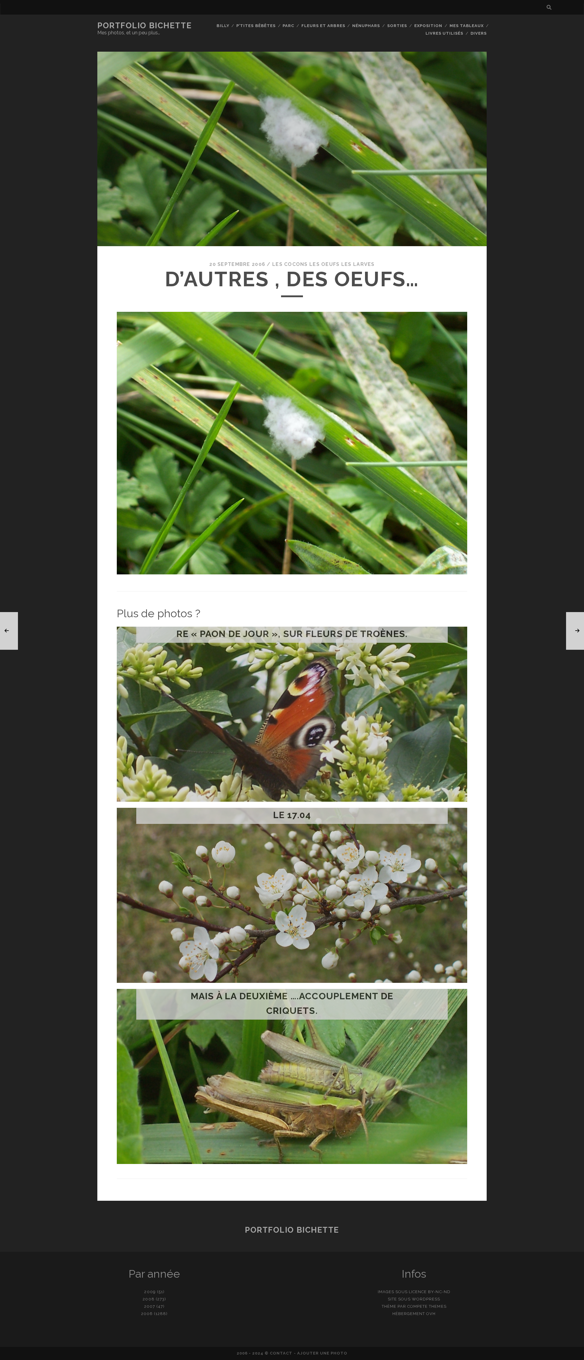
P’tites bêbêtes (256, 25)
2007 (149, 1306)
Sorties (397, 25)
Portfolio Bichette (144, 25)
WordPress (426, 1299)
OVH (431, 1313)
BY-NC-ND (439, 1291)
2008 (148, 1299)
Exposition (428, 25)
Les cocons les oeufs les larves (323, 264)
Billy (223, 25)
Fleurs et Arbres (323, 25)
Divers (479, 33)
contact (281, 1353)
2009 (149, 1291)
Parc (288, 25)
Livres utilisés (445, 33)
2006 (147, 1313)
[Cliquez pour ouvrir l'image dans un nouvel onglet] (292, 573)
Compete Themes (427, 1306)
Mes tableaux (467, 25)
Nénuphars (366, 25)
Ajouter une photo (322, 1353)
